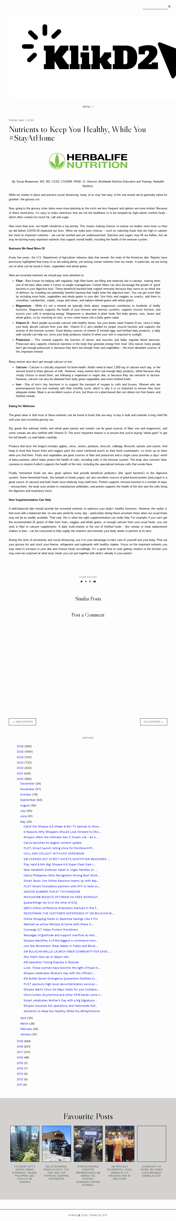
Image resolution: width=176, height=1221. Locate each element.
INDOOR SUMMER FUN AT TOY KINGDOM (52, 891)
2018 (20, 1046)
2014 (20, 1068)
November (27, 789)
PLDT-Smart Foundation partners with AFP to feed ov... (62, 886)
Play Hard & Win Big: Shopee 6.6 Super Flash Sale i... (60, 864)
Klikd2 (72, 1215)
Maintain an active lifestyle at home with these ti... (59, 924)
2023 (20, 762)
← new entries (22, 721)
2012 (20, 1079)
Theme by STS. (98, 1215)
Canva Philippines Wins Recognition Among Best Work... (62, 875)
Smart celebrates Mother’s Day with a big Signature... (60, 1000)
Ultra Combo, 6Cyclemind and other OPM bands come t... (63, 994)
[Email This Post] (95, 581)
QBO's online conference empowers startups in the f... (61, 908)
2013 (20, 1073)
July (23, 810)
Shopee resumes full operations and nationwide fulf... (60, 1005)
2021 (20, 773)
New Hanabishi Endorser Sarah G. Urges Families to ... (60, 869)
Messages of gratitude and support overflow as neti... (60, 935)
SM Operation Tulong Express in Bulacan (51, 962)
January (26, 1034)
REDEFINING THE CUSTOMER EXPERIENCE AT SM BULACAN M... (69, 913)
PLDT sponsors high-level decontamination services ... (61, 984)
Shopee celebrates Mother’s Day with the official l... (59, 973)
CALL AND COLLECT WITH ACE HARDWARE (54, 853)
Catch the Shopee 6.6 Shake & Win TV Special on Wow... (62, 826)
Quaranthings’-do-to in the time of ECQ (50, 902)
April (23, 1018)
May (23, 821)
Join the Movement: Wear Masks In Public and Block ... (61, 946)
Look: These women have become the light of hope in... (62, 967)
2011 (20, 1084)
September (28, 799)
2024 (20, 757)
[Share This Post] (85, 581)
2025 (20, 751)
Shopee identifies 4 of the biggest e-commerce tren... (61, 940)
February (26, 1029)
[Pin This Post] (90, 581)
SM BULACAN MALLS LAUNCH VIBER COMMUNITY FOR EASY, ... (67, 951)
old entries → (154, 721)
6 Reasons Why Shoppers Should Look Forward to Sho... (62, 831)
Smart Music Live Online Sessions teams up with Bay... (61, 880)
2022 (20, 768)
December (27, 783)
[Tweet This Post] (81, 581)
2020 (20, 778)
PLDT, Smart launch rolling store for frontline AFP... (59, 848)
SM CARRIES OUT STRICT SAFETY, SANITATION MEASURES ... (67, 859)
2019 (20, 1041)
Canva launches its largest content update (53, 842)
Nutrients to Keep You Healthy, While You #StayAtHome (62, 1011)
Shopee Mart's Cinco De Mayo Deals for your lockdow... (61, 989)
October (26, 794)
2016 (20, 1057)
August (25, 805)
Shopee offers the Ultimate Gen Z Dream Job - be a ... (61, 837)
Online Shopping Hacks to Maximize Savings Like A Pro (61, 919)
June (24, 816)
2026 (20, 746)
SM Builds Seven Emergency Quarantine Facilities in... (60, 978)
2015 (20, 1063)
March (24, 1023)
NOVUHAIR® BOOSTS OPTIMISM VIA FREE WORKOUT (61, 897)
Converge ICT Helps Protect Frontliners (51, 929)
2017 (20, 1052)
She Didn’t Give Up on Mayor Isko (46, 956)
